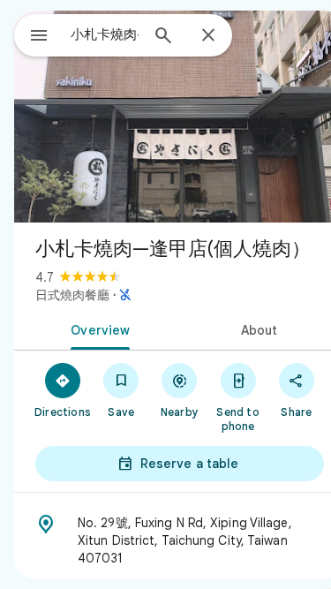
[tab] (97, 328)
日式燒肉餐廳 (72, 295)
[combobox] (105, 34)
